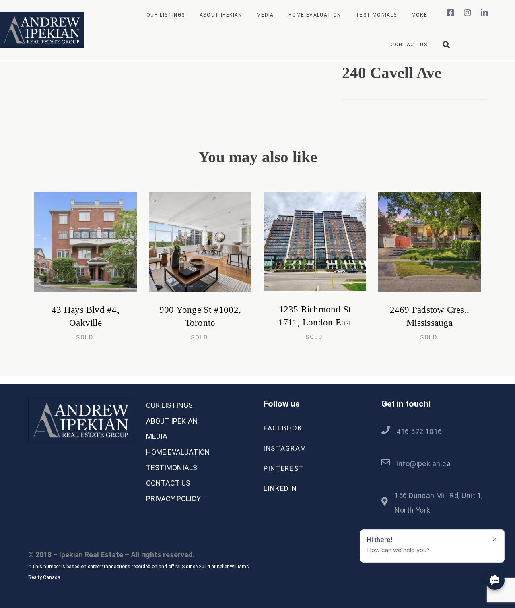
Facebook (283, 428)
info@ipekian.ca (423, 463)
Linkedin (280, 488)
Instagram (285, 448)
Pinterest (284, 468)
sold (84, 337)
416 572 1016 (419, 431)
